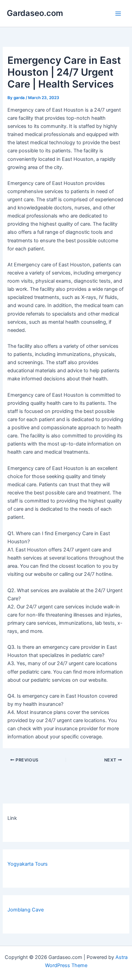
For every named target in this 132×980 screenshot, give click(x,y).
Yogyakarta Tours (27, 864)
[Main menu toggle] (118, 13)
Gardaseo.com (35, 13)
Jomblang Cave (25, 910)
